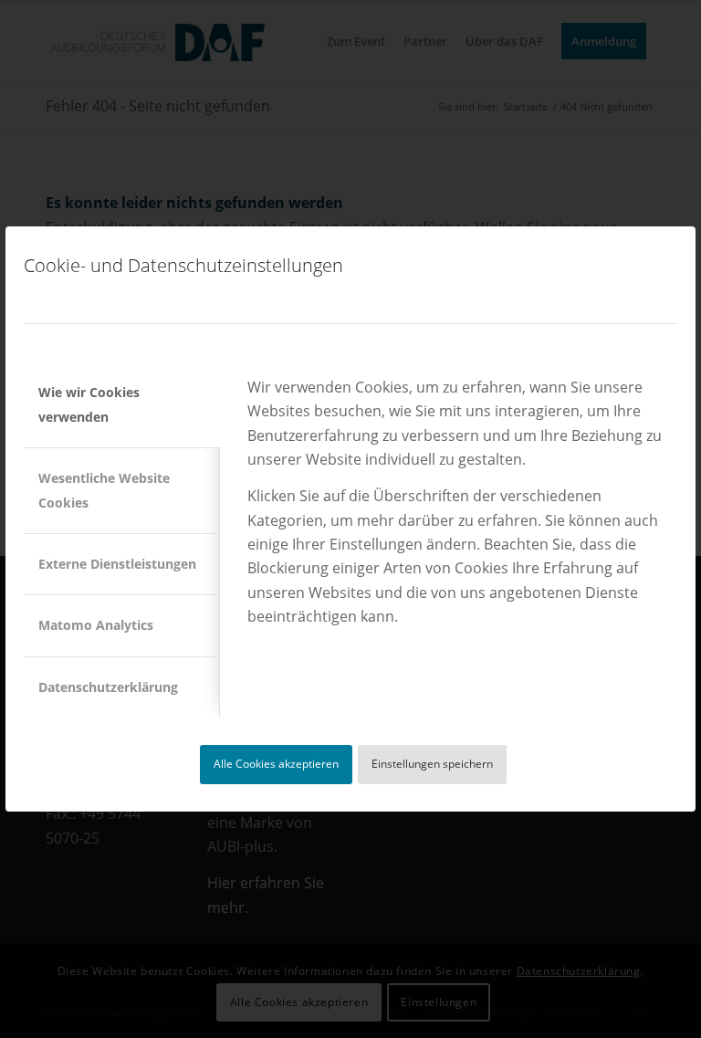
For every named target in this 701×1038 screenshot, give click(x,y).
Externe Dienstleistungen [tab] (117, 563)
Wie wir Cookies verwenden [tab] (89, 404)
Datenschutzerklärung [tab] (108, 687)
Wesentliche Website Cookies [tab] (104, 489)
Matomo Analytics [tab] (95, 625)
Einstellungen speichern (432, 763)
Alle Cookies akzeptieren (276, 763)
